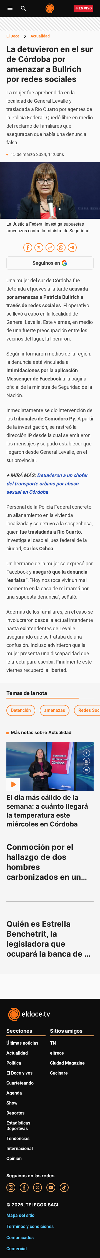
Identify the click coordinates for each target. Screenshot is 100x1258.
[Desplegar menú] (10, 8)
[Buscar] (23, 8)
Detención (21, 710)
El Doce (12, 36)
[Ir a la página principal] (50, 8)
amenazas (54, 710)
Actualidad (40, 36)
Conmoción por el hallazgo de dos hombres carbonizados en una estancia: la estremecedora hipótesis (46, 877)
